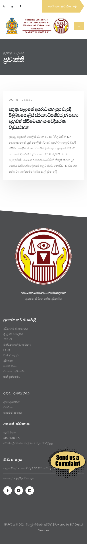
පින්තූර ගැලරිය (11, 355)
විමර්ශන (8, 407)
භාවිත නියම (10, 366)
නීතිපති (7, 339)
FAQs (6, 350)
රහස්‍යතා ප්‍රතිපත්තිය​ (14, 371)
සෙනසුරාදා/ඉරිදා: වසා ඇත (18, 478)
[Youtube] (18, 490)
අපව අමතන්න (11, 402)
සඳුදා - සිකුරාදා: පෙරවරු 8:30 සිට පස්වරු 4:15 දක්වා (33, 468)
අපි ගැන (8, 361)
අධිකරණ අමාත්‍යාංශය (15, 328)
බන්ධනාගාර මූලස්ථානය (17, 344)
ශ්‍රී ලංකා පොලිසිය (13, 334)
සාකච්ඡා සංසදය (12, 412)
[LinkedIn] (29, 490)
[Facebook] (7, 490)
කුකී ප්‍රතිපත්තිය (12, 377)
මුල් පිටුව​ (7, 53)
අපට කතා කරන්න (59, 6)
